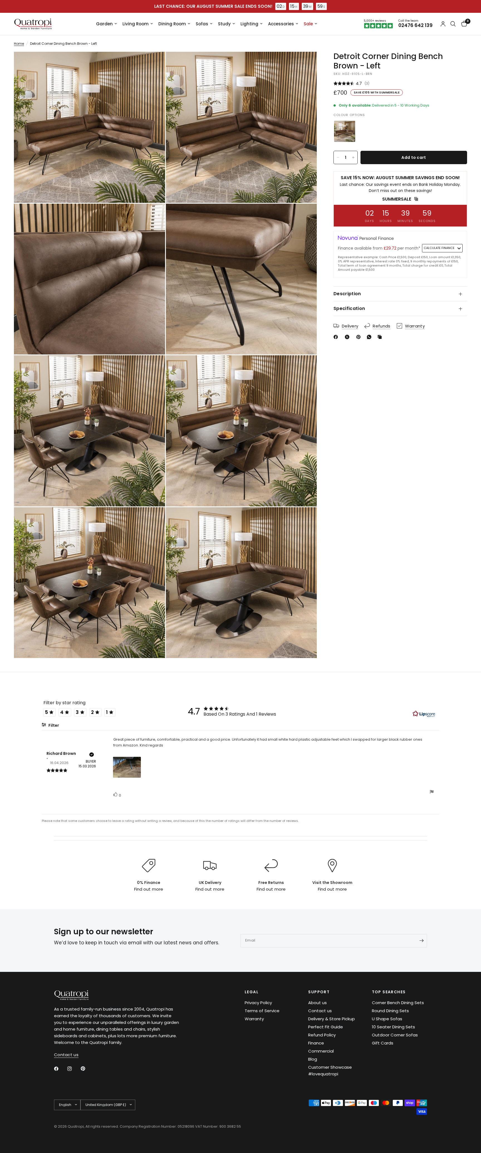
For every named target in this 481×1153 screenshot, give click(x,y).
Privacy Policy (258, 1003)
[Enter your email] (421, 940)
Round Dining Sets (390, 1011)
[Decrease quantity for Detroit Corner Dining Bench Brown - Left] (338, 157)
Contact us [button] (66, 1054)
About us (317, 1003)
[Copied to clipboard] (380, 337)
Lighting (249, 24)
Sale (308, 24)
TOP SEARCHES (389, 992)
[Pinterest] (359, 337)
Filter (53, 725)
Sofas (202, 24)
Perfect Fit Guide (325, 1027)
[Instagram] (73, 1069)
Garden (104, 24)
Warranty (254, 1019)
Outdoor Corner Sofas (395, 1035)
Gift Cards (382, 1043)
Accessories (281, 24)
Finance (316, 1043)
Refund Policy (322, 1035)
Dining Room (172, 24)
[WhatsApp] (370, 337)
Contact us (320, 1011)
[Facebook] (336, 337)
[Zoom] (153, 63)
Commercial (321, 1051)
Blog (312, 1059)
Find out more (148, 889)
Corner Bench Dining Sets (398, 1003)
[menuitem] (106, 24)
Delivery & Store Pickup (331, 1019)
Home (19, 43)
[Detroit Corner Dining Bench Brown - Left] (344, 131)
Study (224, 24)
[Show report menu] (432, 792)
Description (347, 293)
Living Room (135, 24)
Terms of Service (262, 1011)
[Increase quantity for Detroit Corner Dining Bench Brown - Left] (353, 157)
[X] (348, 337)
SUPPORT (319, 992)
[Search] (453, 24)
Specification (349, 308)
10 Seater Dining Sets (393, 1027)
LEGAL (252, 992)
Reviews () (400, 83)
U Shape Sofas (387, 1019)
